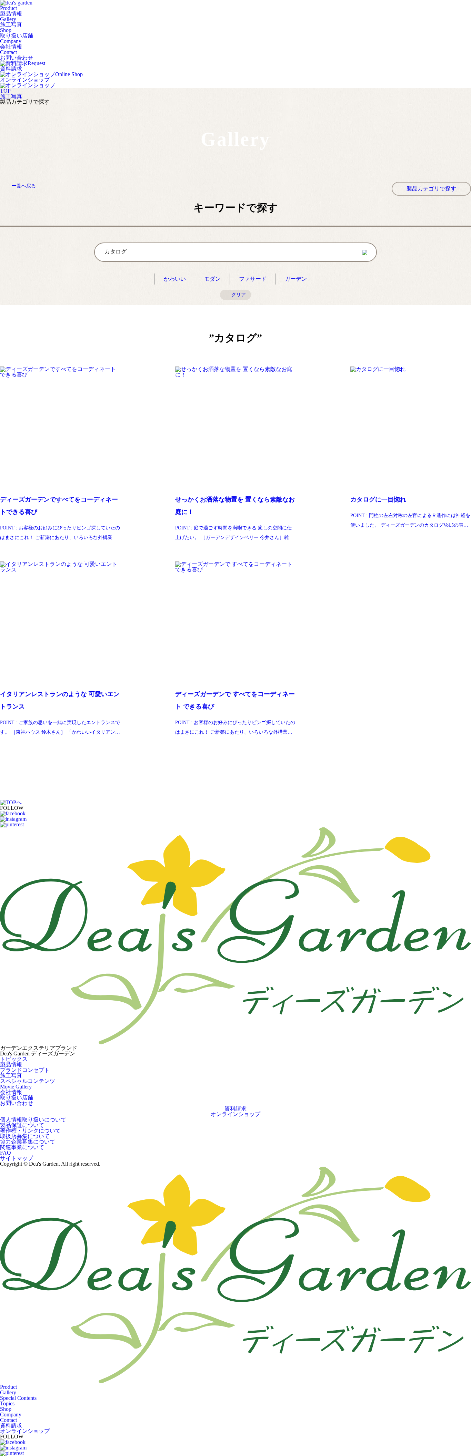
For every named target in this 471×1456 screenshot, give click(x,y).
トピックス (14, 1059)
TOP (5, 91)
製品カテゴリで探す (431, 189)
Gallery (11, 22)
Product (11, 11)
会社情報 (11, 1092)
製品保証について (22, 1125)
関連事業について (22, 1147)
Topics (7, 1403)
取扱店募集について (25, 1136)
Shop (16, 33)
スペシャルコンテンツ (27, 1081)
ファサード (253, 279)
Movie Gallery (16, 1087)
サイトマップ (16, 1158)
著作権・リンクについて (30, 1131)
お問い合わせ (16, 1103)
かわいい (175, 279)
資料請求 (235, 1109)
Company (11, 44)
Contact (16, 55)
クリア (238, 294)
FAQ (5, 1153)
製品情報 (11, 1064)
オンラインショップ (235, 1114)
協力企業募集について (27, 1142)
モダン (212, 279)
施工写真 (11, 96)
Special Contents (18, 1398)
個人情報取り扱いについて (33, 1120)
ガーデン (296, 279)
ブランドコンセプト (25, 1070)
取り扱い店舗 (16, 1098)
